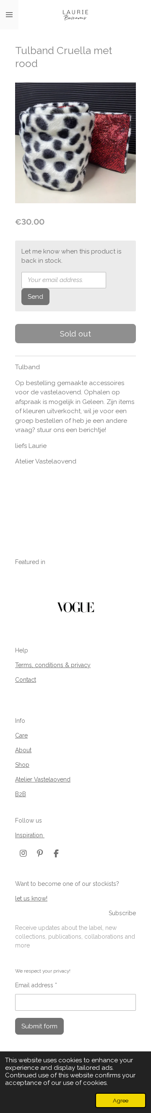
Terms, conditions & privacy (53, 665)
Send (35, 296)
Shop (22, 764)
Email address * (36, 985)
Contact (25, 679)
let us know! (31, 898)
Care (21, 735)
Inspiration (29, 835)
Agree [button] (120, 1100)
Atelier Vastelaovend (42, 779)
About (23, 750)
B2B (20, 794)
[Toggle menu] (9, 14)
